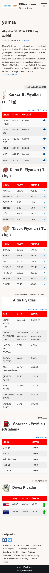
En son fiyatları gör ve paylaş (26, 555)
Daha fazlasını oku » (10, 74)
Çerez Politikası (28, 552)
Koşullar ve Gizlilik (10, 552)
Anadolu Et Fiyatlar (37, 110)
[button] (44, 5)
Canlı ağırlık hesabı (27, 549)
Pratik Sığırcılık (9, 549)
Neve (19, 567)
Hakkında (6, 555)
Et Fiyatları (37, 545)
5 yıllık (43, 309)
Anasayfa (6, 545)
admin (4, 41)
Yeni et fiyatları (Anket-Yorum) (15, 558)
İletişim (5, 562)
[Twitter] (9, 540)
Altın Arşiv (32, 309)
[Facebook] (4, 540)
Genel (26, 41)
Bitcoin (34, 558)
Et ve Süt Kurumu (21, 545)
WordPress (27, 567)
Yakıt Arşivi (41, 437)
